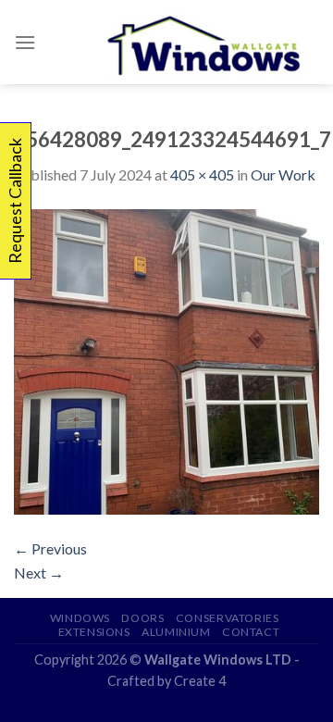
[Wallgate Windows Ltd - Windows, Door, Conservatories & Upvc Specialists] (205, 42)
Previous (50, 548)
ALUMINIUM (176, 632)
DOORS (142, 618)
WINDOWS (80, 618)
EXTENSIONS (94, 632)
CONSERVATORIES (227, 618)
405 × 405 (202, 174)
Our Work (283, 174)
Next (39, 572)
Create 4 (200, 681)
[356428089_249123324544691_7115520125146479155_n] (166, 359)
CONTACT (250, 632)
